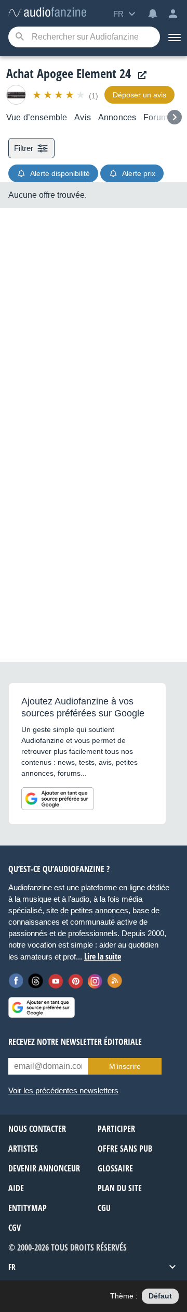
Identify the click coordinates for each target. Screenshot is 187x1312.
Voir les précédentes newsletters (63, 1090)
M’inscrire (125, 1066)
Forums (157, 117)
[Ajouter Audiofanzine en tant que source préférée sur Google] (57, 798)
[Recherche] (19, 37)
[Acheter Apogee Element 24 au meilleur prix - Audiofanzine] (47, 12)
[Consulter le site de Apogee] (139, 75)
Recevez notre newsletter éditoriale (75, 1042)
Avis (82, 117)
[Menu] (173, 37)
